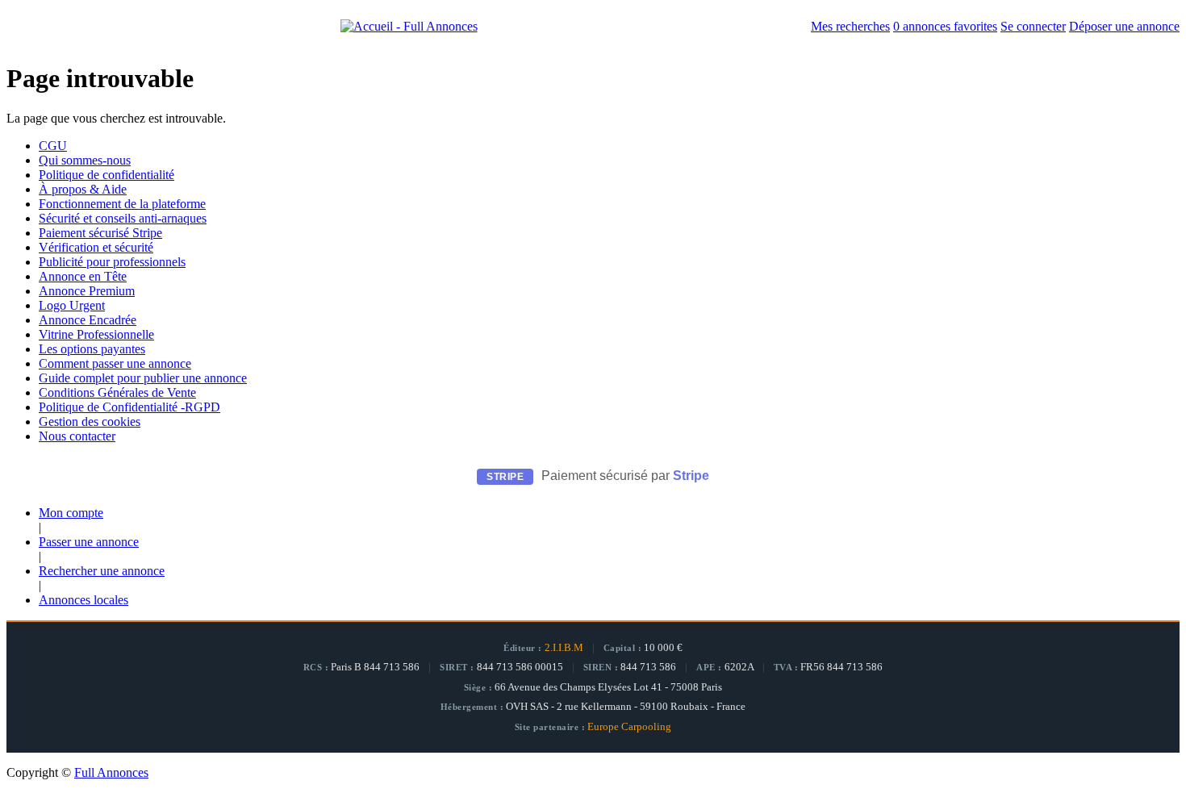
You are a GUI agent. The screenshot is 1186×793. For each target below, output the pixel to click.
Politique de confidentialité (106, 175)
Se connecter (1033, 26)
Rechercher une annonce (102, 571)
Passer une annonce (89, 542)
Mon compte (71, 513)
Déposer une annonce (1124, 26)
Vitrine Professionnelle (96, 334)
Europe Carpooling (629, 726)
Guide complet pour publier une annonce (143, 378)
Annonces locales (83, 600)
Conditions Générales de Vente (117, 392)
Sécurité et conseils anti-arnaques (123, 218)
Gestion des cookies (89, 421)
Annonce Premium (87, 291)
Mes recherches (850, 26)
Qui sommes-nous (85, 160)
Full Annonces (111, 772)
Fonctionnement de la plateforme (122, 204)
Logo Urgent (72, 305)
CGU (53, 145)
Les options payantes (92, 349)
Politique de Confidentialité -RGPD (129, 407)
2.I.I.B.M (564, 647)
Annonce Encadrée (87, 320)
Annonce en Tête (83, 276)
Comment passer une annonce (115, 363)
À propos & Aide (83, 189)
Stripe (691, 475)
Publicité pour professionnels (112, 262)
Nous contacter (77, 436)
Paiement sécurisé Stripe (100, 233)
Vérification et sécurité (96, 247)
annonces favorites (945, 26)
